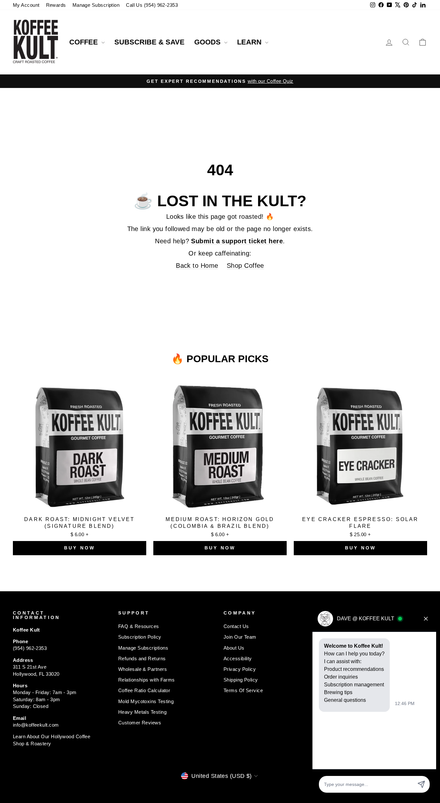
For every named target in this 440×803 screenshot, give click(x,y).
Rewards (56, 5)
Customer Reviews (139, 722)
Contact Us (236, 626)
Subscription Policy (139, 637)
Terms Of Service (243, 690)
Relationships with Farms (146, 679)
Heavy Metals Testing (142, 712)
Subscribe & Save (149, 42)
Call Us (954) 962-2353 (152, 5)
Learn (250, 42)
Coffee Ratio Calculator (144, 690)
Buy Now (79, 547)
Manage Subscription (96, 5)
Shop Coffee (245, 265)
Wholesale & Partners (142, 669)
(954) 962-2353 (30, 648)
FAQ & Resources (138, 626)
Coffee (84, 42)
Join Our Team (240, 637)
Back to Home (197, 265)
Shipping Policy (241, 679)
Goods (208, 42)
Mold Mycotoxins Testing (146, 701)
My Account (26, 5)
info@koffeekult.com (36, 725)
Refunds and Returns (142, 658)
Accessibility (238, 658)
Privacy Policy (240, 669)
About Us (234, 648)
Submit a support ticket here (237, 241)
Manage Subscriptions (143, 648)
